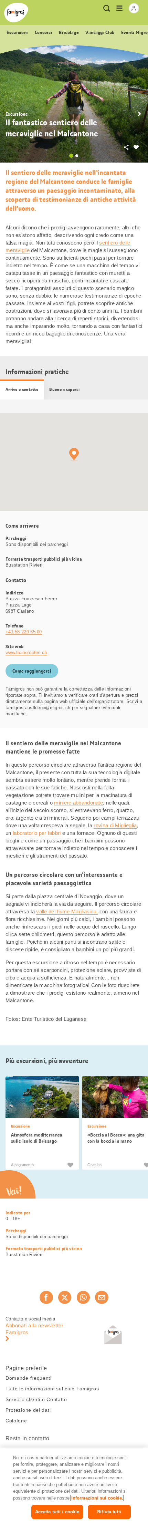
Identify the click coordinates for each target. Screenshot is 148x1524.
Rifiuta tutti (109, 1511)
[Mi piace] (70, 1164)
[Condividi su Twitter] (64, 1297)
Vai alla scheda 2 (76, 155)
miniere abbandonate (78, 803)
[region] (74, 1486)
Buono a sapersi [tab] (64, 389)
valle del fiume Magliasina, (67, 911)
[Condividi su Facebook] (46, 1297)
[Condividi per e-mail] (101, 1297)
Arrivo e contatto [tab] (22, 389)
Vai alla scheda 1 (71, 156)
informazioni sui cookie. (97, 1498)
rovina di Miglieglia (115, 825)
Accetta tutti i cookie (57, 1511)
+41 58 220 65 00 (24, 631)
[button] (139, 114)
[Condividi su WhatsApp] (83, 1297)
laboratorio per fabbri (37, 833)
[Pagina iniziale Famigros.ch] (16, 12)
